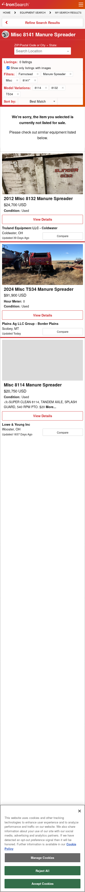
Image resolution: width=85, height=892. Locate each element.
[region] (42, 848)
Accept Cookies (43, 883)
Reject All (42, 871)
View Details (42, 220)
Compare (62, 236)
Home (6, 12)
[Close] (80, 811)
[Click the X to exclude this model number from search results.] (46, 87)
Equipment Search (33, 12)
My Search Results (68, 12)
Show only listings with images (31, 68)
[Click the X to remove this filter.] (37, 74)
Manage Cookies (42, 857)
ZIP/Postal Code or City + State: (35, 45)
